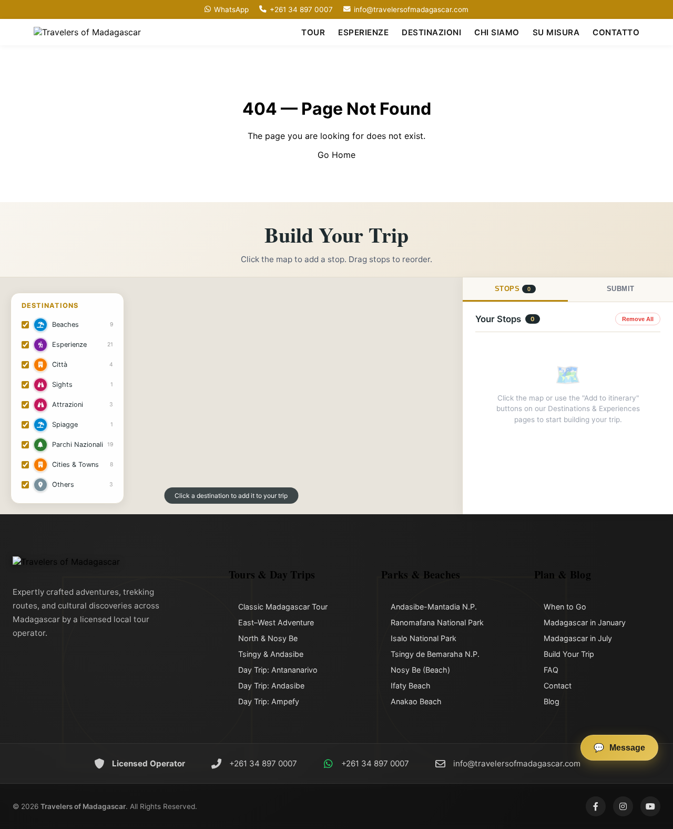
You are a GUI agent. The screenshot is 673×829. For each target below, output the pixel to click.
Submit (621, 289)
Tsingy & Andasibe (270, 654)
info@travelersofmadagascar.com (411, 9)
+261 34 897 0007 (301, 9)
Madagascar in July (578, 638)
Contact (558, 685)
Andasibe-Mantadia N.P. (434, 606)
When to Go (565, 606)
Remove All (638, 319)
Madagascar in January (585, 622)
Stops (513, 289)
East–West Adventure (276, 622)
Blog (551, 701)
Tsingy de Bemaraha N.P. (435, 654)
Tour (313, 32)
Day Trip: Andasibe (271, 685)
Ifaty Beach (411, 685)
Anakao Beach (416, 701)
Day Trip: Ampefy (268, 701)
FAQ (551, 669)
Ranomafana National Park (437, 622)
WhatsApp (231, 9)
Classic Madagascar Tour (283, 606)
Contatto (616, 32)
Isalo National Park (423, 638)
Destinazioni (431, 32)
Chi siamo (496, 32)
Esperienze (363, 32)
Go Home (336, 154)
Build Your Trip (569, 654)
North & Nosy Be (268, 638)
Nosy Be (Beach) (420, 669)
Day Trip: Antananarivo (278, 669)
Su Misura (556, 32)
